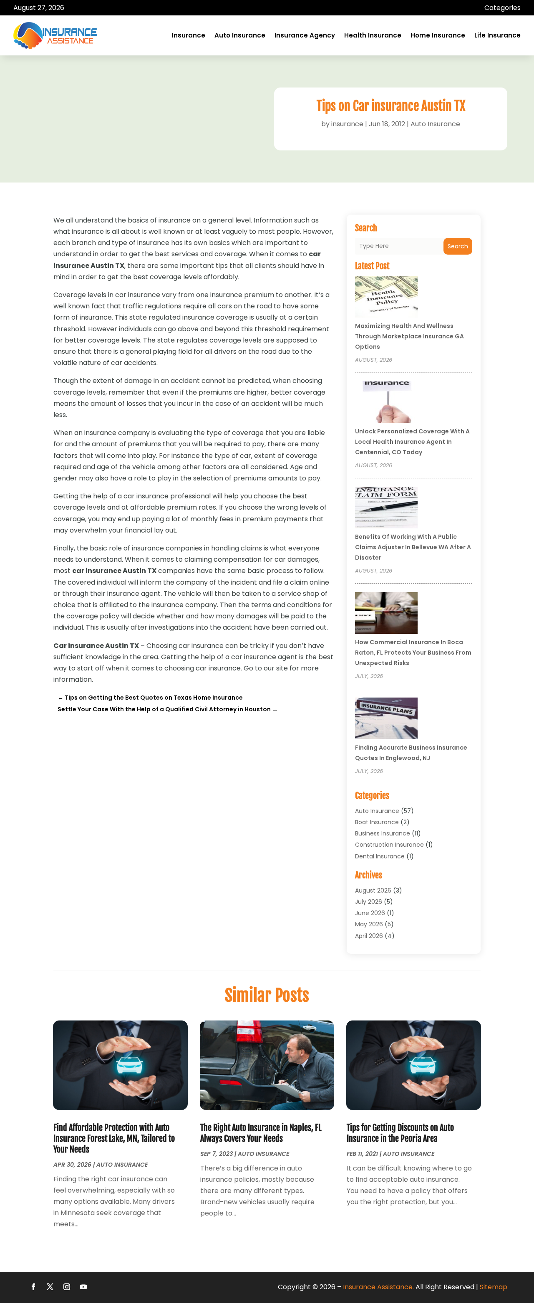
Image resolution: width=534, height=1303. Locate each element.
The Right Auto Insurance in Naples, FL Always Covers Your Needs (260, 1133)
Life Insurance (497, 35)
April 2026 (369, 936)
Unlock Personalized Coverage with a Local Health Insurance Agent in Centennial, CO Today (412, 441)
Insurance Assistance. (378, 1287)
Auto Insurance (239, 35)
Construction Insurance (389, 844)
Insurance (188, 35)
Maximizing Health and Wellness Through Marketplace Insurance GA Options (409, 336)
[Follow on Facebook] (33, 1286)
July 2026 (368, 902)
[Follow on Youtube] (83, 1286)
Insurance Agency (305, 35)
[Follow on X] (50, 1286)
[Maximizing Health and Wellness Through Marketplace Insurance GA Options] (386, 298)
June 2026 (370, 913)
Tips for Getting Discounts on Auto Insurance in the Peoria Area (400, 1133)
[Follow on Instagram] (66, 1286)
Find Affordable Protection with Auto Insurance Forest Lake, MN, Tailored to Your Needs (114, 1139)
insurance (347, 124)
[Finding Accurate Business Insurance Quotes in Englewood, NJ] (386, 720)
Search (458, 246)
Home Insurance (438, 35)
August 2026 (373, 890)
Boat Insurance (377, 822)
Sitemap (493, 1287)
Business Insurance (382, 833)
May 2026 (369, 924)
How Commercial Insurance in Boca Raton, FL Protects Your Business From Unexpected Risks (413, 652)
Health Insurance (372, 35)
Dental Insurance (380, 856)
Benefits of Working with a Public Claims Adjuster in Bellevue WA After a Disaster (413, 547)
